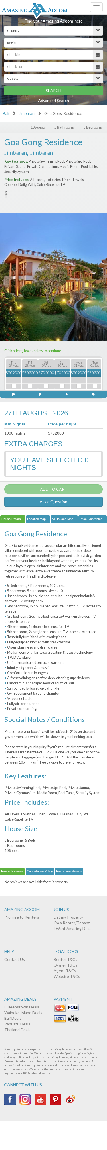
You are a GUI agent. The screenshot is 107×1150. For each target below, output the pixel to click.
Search (53, 90)
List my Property (68, 917)
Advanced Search (53, 100)
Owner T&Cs (65, 965)
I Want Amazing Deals (73, 928)
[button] (53, 31)
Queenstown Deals (21, 1006)
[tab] (12, 519)
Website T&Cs (67, 976)
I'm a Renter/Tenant (72, 922)
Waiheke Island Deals (23, 1012)
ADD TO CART (53, 489)
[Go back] (40, 394)
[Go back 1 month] (13, 394)
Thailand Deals (17, 1029)
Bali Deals (12, 1018)
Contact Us (14, 959)
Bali (6, 113)
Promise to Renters (21, 917)
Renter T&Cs (65, 959)
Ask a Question (53, 501)
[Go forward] (67, 394)
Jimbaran (27, 113)
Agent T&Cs (65, 970)
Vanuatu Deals (17, 1023)
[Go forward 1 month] (93, 394)
